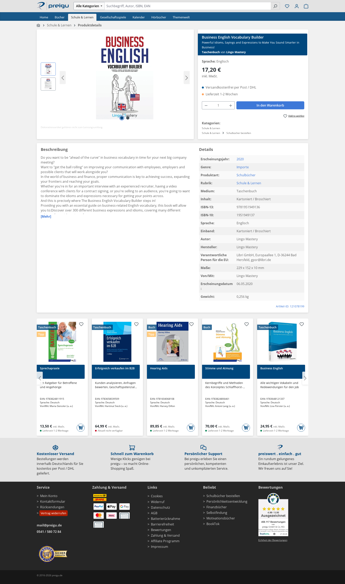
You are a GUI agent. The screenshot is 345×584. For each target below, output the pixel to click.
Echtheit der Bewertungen (272, 540)
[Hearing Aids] (172, 342)
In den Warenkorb (270, 105)
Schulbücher (246, 175)
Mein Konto (49, 496)
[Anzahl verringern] (206, 105)
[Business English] (282, 342)
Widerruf (157, 502)
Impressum (159, 546)
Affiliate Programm (165, 541)
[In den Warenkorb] (81, 428)
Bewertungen (161, 530)
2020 (240, 159)
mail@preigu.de (49, 525)
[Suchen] (275, 6)
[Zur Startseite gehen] (53, 5)
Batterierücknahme (165, 518)
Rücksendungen (52, 507)
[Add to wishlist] (81, 325)
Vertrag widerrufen (53, 513)
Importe (243, 167)
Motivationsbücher (220, 518)
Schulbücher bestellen (223, 496)
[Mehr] (46, 216)
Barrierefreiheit (162, 524)
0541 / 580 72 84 (49, 531)
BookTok (212, 524)
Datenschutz (160, 507)
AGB (154, 513)
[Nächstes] (187, 77)
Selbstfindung (216, 512)
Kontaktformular (52, 501)
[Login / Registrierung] (296, 6)
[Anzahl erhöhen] (231, 105)
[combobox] (187, 6)
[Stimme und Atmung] (227, 342)
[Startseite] (39, 25)
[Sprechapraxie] (62, 342)
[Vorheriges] (63, 77)
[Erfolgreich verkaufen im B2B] (117, 342)
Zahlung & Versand (165, 535)
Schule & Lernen (249, 183)
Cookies (157, 496)
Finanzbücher (216, 507)
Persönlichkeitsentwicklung (226, 501)
